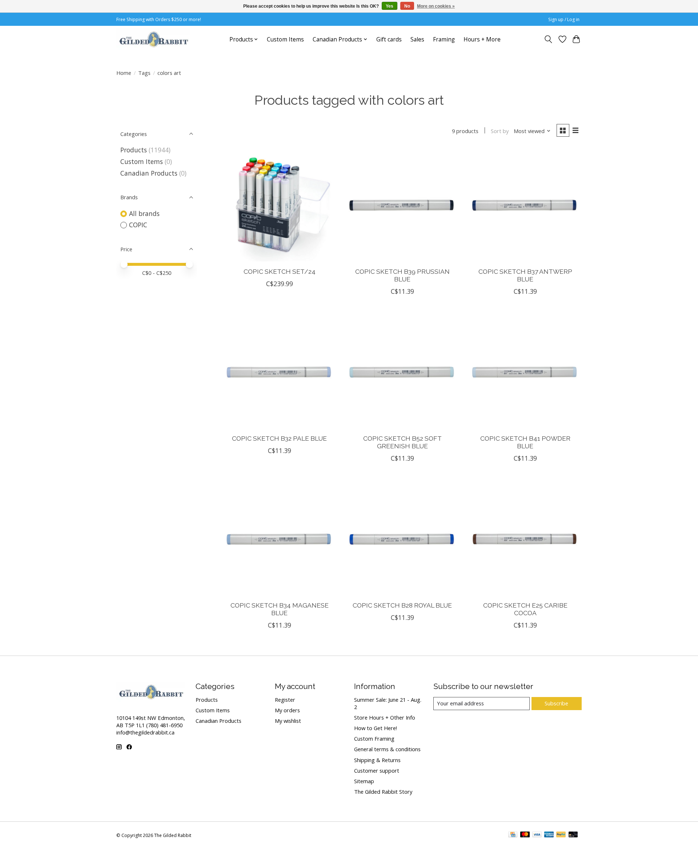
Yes (389, 6)
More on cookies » (436, 6)
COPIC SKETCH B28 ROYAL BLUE (402, 605)
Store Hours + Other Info (384, 717)
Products (133, 149)
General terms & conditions (387, 749)
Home (123, 72)
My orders (287, 710)
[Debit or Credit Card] (573, 835)
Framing (444, 39)
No (407, 6)
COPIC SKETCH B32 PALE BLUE (279, 438)
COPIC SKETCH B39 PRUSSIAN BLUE (402, 275)
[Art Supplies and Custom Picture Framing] (153, 39)
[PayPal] (561, 835)
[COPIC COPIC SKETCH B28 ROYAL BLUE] (402, 538)
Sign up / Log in (563, 19)
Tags (144, 72)
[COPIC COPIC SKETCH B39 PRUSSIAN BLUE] (402, 205)
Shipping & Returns (377, 760)
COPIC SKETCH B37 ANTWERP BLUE (525, 275)
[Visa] (537, 835)
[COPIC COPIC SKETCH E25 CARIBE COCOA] (525, 538)
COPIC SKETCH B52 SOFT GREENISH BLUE (402, 442)
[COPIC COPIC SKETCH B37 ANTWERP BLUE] (525, 205)
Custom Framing (374, 738)
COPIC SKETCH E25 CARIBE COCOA (525, 609)
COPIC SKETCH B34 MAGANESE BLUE (279, 609)
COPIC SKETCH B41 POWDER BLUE (525, 442)
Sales (417, 39)
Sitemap (364, 781)
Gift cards (389, 39)
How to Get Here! (375, 728)
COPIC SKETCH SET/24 (280, 271)
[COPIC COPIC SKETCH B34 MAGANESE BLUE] (279, 538)
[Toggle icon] (548, 39)
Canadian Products (148, 173)
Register (285, 699)
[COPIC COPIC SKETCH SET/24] (279, 205)
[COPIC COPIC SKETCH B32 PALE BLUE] (279, 372)
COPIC (138, 224)
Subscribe (556, 703)
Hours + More (482, 39)
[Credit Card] (512, 835)
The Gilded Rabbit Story (383, 791)
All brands (144, 213)
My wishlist (288, 720)
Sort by (500, 131)
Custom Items (285, 39)
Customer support (376, 770)
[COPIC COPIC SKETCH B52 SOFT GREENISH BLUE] (402, 372)
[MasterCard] (525, 835)
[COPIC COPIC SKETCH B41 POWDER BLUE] (525, 372)
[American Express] (549, 835)
